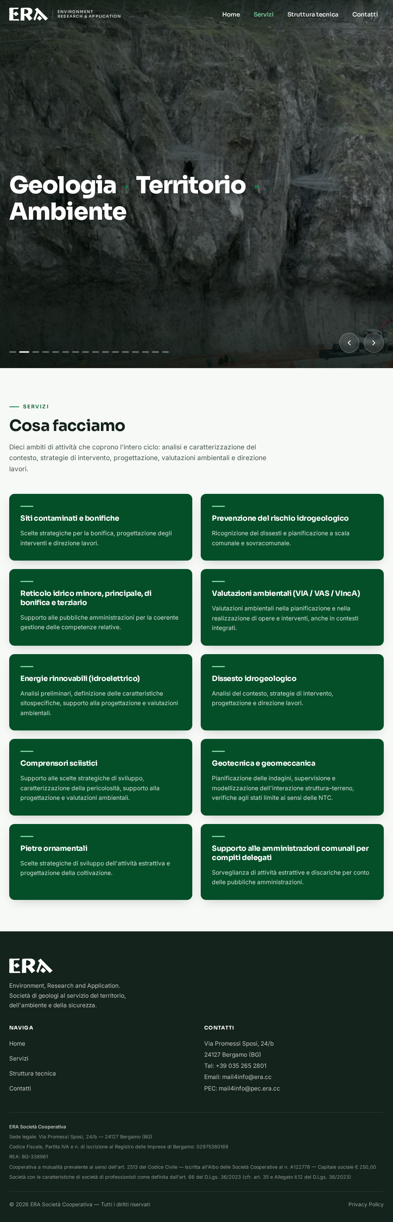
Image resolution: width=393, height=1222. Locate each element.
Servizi (264, 14)
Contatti (365, 14)
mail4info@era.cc (247, 1077)
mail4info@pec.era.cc (249, 1088)
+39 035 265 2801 (241, 1065)
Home (231, 14)
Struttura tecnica (313, 14)
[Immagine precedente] (349, 343)
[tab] (12, 352)
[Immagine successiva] (374, 343)
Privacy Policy (366, 1204)
